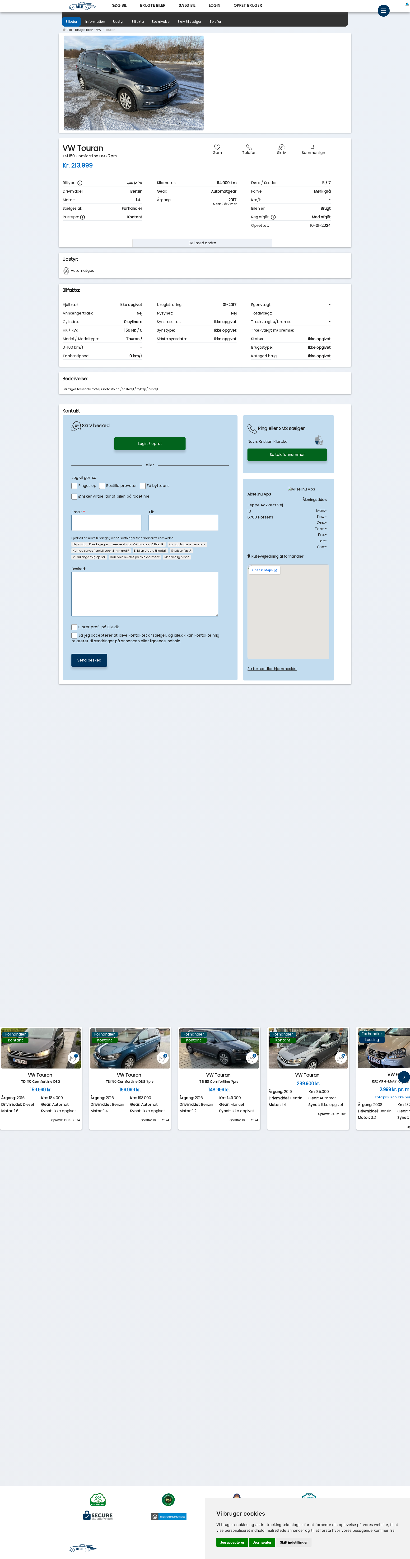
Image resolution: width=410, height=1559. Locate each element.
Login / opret (150, 443)
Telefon (216, 21)
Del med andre (202, 243)
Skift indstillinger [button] (294, 1542)
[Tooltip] (80, 183)
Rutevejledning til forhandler (277, 556)
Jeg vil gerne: (83, 477)
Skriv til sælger (189, 21)
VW (98, 30)
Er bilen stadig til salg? (150, 551)
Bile (69, 30)
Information (95, 21)
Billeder (71, 21)
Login (214, 5)
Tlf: (151, 512)
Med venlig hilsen (176, 557)
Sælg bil (187, 5)
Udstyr (118, 21)
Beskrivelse (161, 21)
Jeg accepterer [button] (232, 1542)
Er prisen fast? (181, 551)
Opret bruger (248, 5)
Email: (78, 512)
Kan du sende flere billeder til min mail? (101, 551)
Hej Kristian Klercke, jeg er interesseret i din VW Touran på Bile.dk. (118, 544)
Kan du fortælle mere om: (187, 544)
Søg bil (119, 5)
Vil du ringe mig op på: (89, 557)
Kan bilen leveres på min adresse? (135, 557)
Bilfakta (138, 21)
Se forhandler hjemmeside (272, 668)
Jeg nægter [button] (262, 1542)
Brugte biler (152, 5)
